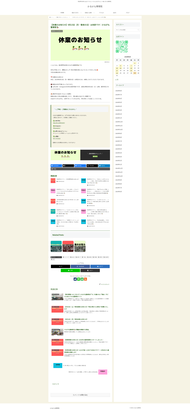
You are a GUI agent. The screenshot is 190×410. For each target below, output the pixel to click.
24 (117, 73)
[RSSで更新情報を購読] (85, 279)
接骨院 (90, 257)
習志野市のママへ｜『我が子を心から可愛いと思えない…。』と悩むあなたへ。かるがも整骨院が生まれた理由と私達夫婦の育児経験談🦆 (98, 191)
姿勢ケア (79, 257)
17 (117, 70)
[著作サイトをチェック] (75, 279)
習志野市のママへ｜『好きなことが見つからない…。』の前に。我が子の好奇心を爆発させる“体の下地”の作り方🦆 (98, 181)
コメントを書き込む (80, 395)
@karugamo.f (56, 128)
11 (120, 68)
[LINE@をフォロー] (78, 279)
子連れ (84, 257)
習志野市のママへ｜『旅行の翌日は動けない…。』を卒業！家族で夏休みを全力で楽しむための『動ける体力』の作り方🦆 (98, 211)
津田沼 (101, 257)
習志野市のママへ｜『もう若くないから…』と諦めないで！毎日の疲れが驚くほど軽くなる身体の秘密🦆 (98, 201)
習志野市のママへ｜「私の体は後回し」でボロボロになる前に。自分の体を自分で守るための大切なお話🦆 (98, 222)
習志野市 (107, 257)
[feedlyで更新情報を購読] (82, 279)
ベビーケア (67, 257)
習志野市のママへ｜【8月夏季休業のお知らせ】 (68, 179)
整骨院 (95, 257)
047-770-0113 (56, 138)
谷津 (53, 259)
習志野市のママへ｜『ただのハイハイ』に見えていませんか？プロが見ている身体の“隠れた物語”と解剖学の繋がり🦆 (68, 211)
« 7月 (116, 79)
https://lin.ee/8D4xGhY (59, 123)
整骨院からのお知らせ (57, 257)
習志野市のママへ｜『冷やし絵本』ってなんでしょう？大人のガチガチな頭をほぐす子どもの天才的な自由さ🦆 (67, 191)
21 (131, 70)
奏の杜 (73, 257)
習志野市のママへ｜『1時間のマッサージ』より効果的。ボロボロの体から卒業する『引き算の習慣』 (68, 222)
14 (131, 68)
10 (117, 68)
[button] (90, 270)
